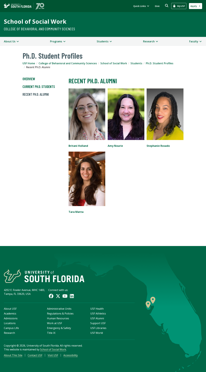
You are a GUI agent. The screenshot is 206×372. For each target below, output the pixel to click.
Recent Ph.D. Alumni (36, 94)
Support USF (98, 323)
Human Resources (58, 318)
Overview (29, 79)
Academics (10, 313)
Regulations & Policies (60, 313)
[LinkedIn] (72, 296)
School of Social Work (35, 21)
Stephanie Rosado (158, 146)
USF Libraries (98, 328)
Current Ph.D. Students (39, 86)
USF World (96, 333)
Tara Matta (76, 212)
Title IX (51, 333)
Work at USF (54, 323)
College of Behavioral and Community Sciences (39, 28)
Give (157, 6)
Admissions (11, 318)
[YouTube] (65, 296)
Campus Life (11, 328)
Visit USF (53, 355)
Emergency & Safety (59, 328)
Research (9, 333)
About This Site (13, 355)
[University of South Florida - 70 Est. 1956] (24, 6)
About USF (10, 308)
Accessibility (70, 355)
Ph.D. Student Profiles (159, 63)
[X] (58, 296)
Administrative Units (59, 308)
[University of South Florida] (44, 276)
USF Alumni (97, 318)
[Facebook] (51, 296)
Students (136, 63)
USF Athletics (98, 313)
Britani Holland (78, 146)
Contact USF (35, 355)
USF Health (97, 308)
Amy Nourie (115, 146)
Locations (10, 323)
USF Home (29, 63)
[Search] (167, 6)
